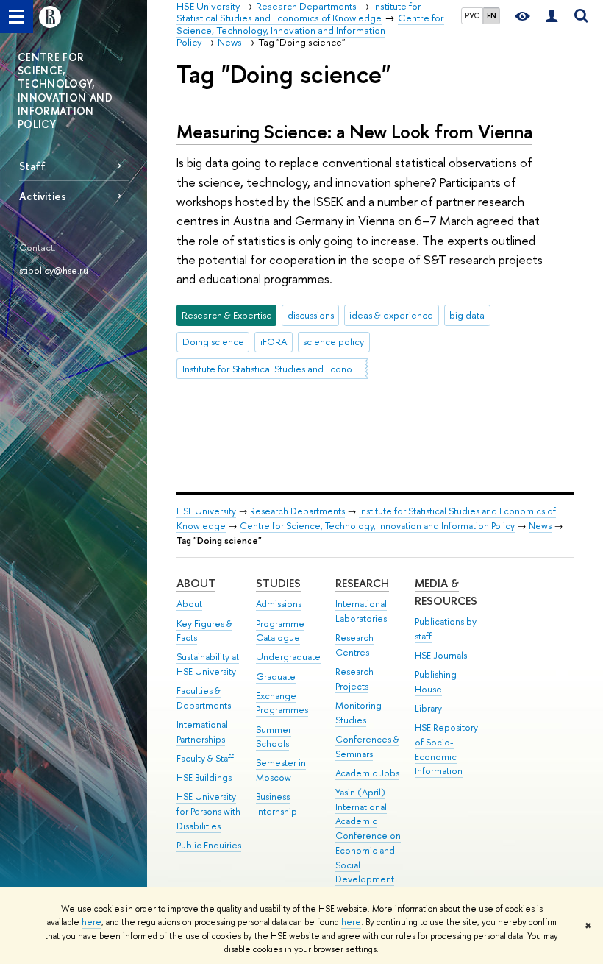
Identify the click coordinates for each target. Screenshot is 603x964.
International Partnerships (202, 731)
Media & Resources (446, 592)
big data (467, 315)
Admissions (279, 604)
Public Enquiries (208, 845)
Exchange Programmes (282, 703)
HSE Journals (441, 655)
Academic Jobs (367, 773)
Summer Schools (273, 737)
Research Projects (354, 678)
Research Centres (354, 645)
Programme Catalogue (280, 631)
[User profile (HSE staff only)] (551, 16)
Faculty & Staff (205, 758)
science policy (333, 341)
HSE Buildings (204, 777)
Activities (42, 196)
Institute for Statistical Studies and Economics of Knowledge (275, 368)
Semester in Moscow (281, 770)
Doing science (213, 341)
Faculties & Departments (203, 698)
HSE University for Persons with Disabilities (208, 811)
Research (362, 583)
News (540, 526)
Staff (32, 166)
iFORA (274, 341)
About (195, 583)
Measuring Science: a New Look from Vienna (354, 131)
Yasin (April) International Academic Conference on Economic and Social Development (368, 836)
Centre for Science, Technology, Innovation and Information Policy (377, 526)
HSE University (206, 511)
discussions (311, 315)
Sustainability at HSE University (207, 664)
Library (428, 708)
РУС (472, 15)
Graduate (276, 676)
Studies (278, 583)
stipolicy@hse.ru (53, 270)
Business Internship (276, 804)
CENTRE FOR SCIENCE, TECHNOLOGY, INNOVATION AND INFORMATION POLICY (65, 90)
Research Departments (297, 511)
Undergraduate (288, 657)
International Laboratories (361, 611)
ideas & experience (391, 315)
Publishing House (436, 681)
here (91, 922)
